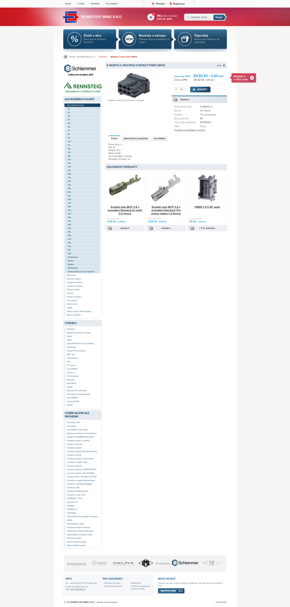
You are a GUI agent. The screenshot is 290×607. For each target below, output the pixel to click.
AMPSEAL (71, 506)
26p (69, 188)
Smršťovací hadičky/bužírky (77, 491)
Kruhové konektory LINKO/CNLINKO (81, 469)
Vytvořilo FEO (221, 602)
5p (69, 123)
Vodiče (69, 308)
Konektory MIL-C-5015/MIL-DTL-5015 (81, 477)
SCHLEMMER (72, 398)
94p (69, 253)
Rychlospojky (73, 268)
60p (69, 235)
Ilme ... (69, 362)
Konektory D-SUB (74, 455)
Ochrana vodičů (73, 290)
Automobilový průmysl (75, 105)
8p (69, 134)
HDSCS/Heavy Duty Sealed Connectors (82, 516)
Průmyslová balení (74, 538)
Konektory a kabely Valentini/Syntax (81, 480)
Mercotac (70, 380)
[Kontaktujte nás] (243, 77)
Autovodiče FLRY (74, 422)
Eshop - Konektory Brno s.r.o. (82, 57)
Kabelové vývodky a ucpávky (78, 441)
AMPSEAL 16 (72, 509)
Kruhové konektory (74, 466)
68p (69, 243)
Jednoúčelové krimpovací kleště (79, 535)
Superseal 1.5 (72, 502)
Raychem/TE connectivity (76, 390)
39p (69, 210)
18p (69, 163)
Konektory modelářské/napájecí (79, 484)
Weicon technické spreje (76, 542)
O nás (81, 3)
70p (69, 246)
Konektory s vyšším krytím (77, 462)
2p (69, 112)
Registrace (179, 3)
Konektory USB (73, 488)
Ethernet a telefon (74, 279)
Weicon (70, 405)
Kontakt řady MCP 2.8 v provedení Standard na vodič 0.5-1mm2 (125, 210)
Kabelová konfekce (74, 282)
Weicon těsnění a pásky (76, 545)
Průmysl (70, 293)
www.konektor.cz (78, 589)
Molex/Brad (71, 383)
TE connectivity (73, 376)
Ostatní (69, 387)
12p (69, 149)
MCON (69, 520)
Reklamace (136, 583)
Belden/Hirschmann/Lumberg (78, 333)
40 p (69, 214)
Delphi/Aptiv (71, 347)
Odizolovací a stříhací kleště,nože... (80, 531)
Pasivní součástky (74, 315)
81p (69, 250)
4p (69, 120)
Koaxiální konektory (75, 286)
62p (69, 239)
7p (69, 130)
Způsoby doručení (112, 583)
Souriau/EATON (73, 401)
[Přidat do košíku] (200, 90)
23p (69, 178)
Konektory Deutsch (74, 448)
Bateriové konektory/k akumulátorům (82, 433)
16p (69, 159)
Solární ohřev (72, 304)
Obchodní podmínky (113, 586)
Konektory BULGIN (74, 444)
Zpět (219, 65)
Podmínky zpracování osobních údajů (140, 587)
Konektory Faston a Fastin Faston (80, 459)
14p (69, 152)
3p (69, 116)
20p (69, 167)
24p (69, 181)
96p (69, 217)
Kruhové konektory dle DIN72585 (80, 473)
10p (69, 141)
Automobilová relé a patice (77, 430)
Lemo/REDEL (72, 369)
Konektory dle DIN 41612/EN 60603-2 (82, 451)
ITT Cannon (71, 365)
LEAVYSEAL (72, 513)
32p (69, 199)
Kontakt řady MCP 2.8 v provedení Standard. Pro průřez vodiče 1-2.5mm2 (166, 210)
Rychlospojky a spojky (75, 524)
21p (69, 170)
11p (69, 145)
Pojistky (71, 261)
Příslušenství (72, 257)
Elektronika (71, 275)
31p (69, 196)
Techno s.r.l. (71, 373)
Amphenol (71, 329)
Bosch (69, 336)
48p (69, 225)
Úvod (68, 3)
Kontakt (95, 3)
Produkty (103, 57)
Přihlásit (160, 3)
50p (69, 228)
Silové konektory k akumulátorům (81, 272)
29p (69, 192)
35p (69, 206)
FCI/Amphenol (72, 358)
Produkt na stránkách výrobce (189, 130)
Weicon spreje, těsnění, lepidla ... (80, 311)
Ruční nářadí (72, 300)
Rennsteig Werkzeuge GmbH (78, 394)
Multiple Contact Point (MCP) (124, 57)
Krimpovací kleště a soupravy (78, 527)
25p (69, 185)
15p (69, 156)
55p (69, 232)
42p (69, 221)
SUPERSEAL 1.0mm (75, 498)
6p (69, 127)
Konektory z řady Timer (76, 495)
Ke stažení (112, 3)
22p (69, 174)
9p (69, 138)
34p (69, 203)
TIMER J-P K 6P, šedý (207, 207)
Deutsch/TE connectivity (76, 351)
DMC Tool (71, 354)
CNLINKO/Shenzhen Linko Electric (80, 343)
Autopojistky (72, 426)
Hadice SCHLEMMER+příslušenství (80, 437)
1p (68, 109)
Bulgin (69, 340)
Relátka (71, 264)
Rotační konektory (74, 297)
